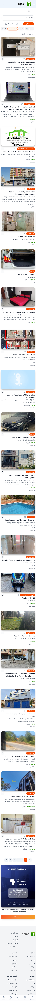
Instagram (10, 983)
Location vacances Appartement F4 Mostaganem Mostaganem (22, 193)
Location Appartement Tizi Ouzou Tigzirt (20, 756)
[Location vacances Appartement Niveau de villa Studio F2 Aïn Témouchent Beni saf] (18, 658)
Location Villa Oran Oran (26, 236)
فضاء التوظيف (31, 994)
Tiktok (12, 994)
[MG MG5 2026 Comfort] (18, 259)
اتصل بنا (15, 940)
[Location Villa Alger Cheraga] (18, 620)
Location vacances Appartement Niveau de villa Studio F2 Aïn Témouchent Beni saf (19, 674)
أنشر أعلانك (16, 917)
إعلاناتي (14, 967)
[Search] (32, 17)
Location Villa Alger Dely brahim (23, 796)
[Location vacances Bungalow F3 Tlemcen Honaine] (18, 698)
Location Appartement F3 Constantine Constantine (21, 396)
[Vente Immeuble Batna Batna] (18, 339)
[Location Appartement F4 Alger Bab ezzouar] (18, 544)
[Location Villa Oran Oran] (18, 221)
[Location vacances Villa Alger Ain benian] (18, 504)
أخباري (33, 960)
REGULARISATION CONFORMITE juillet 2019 (19, 151)
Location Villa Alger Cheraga (24, 635)
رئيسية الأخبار (31, 956)
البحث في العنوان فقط (8, 23)
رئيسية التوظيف (30, 980)
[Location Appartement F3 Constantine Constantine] (18, 379)
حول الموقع (14, 933)
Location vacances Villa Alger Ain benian (20, 520)
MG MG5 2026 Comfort (26, 274)
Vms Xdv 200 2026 (28, 598)
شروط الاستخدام (13, 947)
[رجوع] (32, 11)
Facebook (11, 980)
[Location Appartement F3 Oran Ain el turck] (18, 296)
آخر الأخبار (32, 970)
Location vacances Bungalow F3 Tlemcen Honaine (20, 715)
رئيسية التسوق (12, 956)
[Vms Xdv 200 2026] (18, 582)
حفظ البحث (27, 23)
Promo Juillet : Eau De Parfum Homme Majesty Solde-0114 (20, 63)
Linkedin (11, 990)
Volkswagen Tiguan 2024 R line (23, 437)
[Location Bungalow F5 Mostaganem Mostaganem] (18, 459)
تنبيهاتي (32, 967)
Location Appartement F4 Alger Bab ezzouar (18, 560)
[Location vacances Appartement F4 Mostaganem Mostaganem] (18, 176)
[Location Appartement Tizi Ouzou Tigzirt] (18, 740)
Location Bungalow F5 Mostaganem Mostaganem (21, 476)
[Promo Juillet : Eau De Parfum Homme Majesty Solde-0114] (18, 46)
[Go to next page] (6, 860)
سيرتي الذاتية (31, 990)
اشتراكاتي (32, 963)
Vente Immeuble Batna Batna (24, 354)
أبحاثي (15, 960)
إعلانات (16, 936)
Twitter (12, 987)
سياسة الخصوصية (12, 943)
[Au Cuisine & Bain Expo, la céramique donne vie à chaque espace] (18, 886)
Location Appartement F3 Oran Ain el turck (19, 312)
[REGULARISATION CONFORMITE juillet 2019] (18, 136)
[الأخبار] (29, 4)
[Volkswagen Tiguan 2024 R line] (18, 422)
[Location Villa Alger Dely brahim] (18, 781)
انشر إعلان (14, 970)
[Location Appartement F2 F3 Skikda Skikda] (18, 823)
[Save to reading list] (2, 59)
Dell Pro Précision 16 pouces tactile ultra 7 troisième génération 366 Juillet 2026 (19, 108)
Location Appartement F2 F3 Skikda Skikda (19, 838)
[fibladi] (33, 934)
